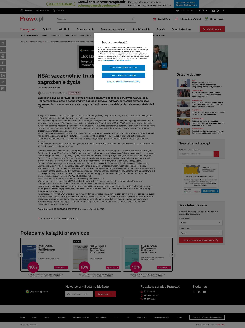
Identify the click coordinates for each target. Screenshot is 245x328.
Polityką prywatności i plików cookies (116, 60)
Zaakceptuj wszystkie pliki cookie (123, 67)
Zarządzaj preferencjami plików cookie (123, 81)
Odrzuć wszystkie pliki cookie (123, 75)
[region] (123, 61)
